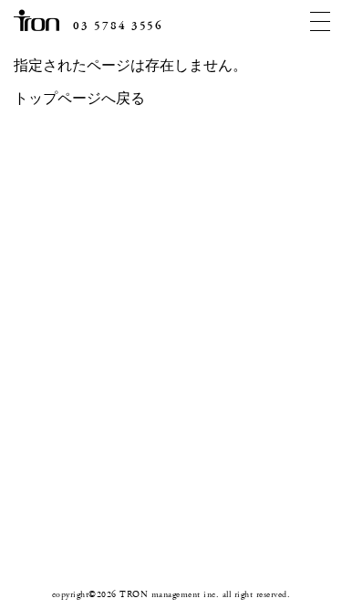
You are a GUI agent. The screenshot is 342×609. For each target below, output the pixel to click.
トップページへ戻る (79, 99)
